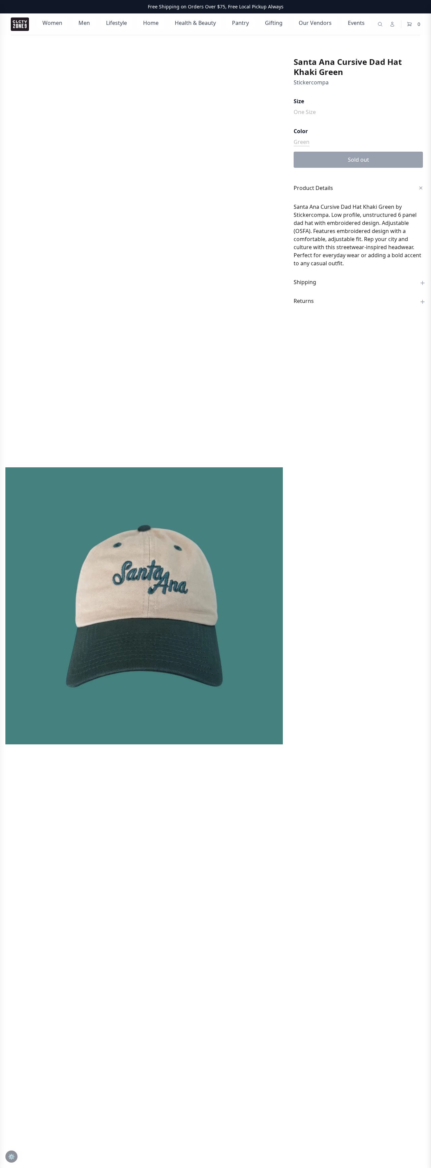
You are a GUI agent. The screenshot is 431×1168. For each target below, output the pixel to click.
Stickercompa (311, 82)
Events (356, 23)
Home (151, 23)
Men (84, 23)
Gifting (274, 23)
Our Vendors (315, 23)
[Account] (392, 24)
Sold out (358, 159)
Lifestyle (116, 23)
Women (52, 23)
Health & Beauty (195, 23)
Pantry (240, 23)
